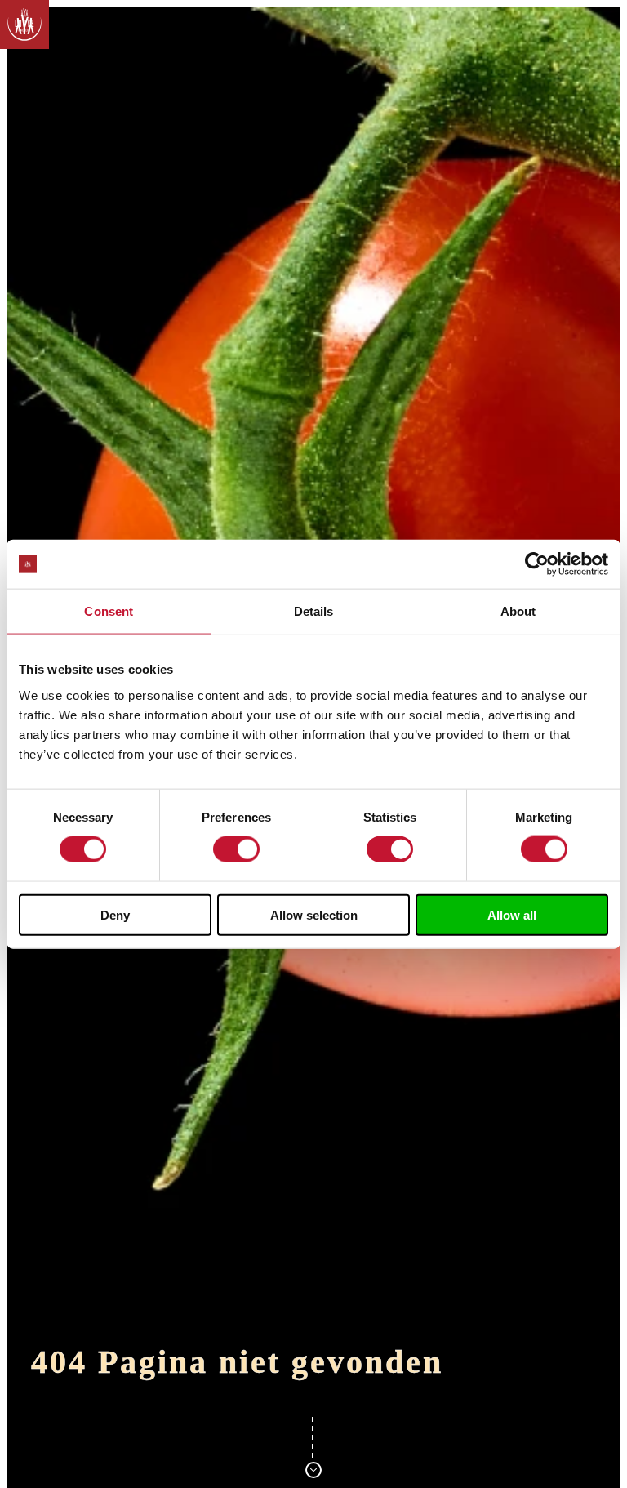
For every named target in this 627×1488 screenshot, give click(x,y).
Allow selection (314, 914)
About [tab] (518, 611)
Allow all (511, 914)
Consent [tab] (108, 611)
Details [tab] (314, 611)
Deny (115, 914)
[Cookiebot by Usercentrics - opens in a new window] (536, 564)
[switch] (236, 849)
